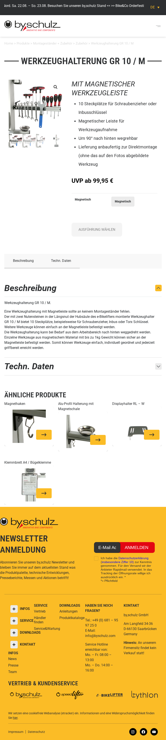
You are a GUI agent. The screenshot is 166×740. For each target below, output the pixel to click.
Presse (13, 665)
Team (12, 672)
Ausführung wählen (96, 230)
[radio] (122, 202)
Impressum (15, 732)
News (12, 659)
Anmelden (136, 547)
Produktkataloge (70, 618)
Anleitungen (68, 611)
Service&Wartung (44, 629)
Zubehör (82, 43)
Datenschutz (36, 732)
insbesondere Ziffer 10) (118, 562)
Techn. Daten (61, 261)
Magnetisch (83, 199)
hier (15, 717)
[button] (158, 26)
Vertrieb (40, 611)
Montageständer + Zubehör (52, 43)
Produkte (23, 43)
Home (8, 43)
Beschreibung (23, 261)
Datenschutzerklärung (133, 558)
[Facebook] (143, 731)
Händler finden (40, 620)
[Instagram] (133, 731)
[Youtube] (154, 731)
